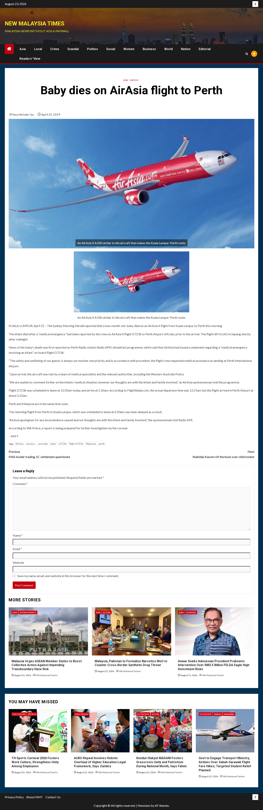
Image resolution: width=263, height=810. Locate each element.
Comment (20, 484)
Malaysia (91, 443)
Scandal (73, 49)
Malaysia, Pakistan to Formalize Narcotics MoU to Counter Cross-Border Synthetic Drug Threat (131, 663)
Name (18, 535)
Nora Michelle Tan (23, 114)
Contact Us (52, 797)
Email (17, 549)
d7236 (63, 443)
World (168, 49)
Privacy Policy (14, 797)
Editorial (205, 49)
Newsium (144, 805)
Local (38, 49)
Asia (22, 49)
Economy (143, 714)
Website (18, 562)
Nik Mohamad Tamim (47, 675)
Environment (28, 612)
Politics (92, 49)
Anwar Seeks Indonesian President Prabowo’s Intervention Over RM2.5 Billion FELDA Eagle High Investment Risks (213, 665)
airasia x (30, 443)
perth (102, 443)
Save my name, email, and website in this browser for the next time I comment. (68, 576)
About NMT (34, 797)
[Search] (246, 54)
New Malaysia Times (34, 23)
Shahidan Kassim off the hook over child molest (223, 454)
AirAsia (19, 443)
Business (149, 49)
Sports (32, 714)
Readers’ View (29, 58)
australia (43, 443)
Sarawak (229, 714)
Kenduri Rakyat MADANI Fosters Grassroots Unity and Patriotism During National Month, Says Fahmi (161, 762)
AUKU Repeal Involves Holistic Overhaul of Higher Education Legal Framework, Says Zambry (100, 762)
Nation (185, 49)
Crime (54, 49)
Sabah (217, 714)
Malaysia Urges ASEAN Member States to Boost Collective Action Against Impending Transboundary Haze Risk (47, 665)
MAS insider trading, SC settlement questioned (39, 454)
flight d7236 (76, 443)
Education (19, 714)
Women (128, 49)
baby (53, 443)
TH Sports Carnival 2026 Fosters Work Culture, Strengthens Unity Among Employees (35, 762)
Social (110, 49)
